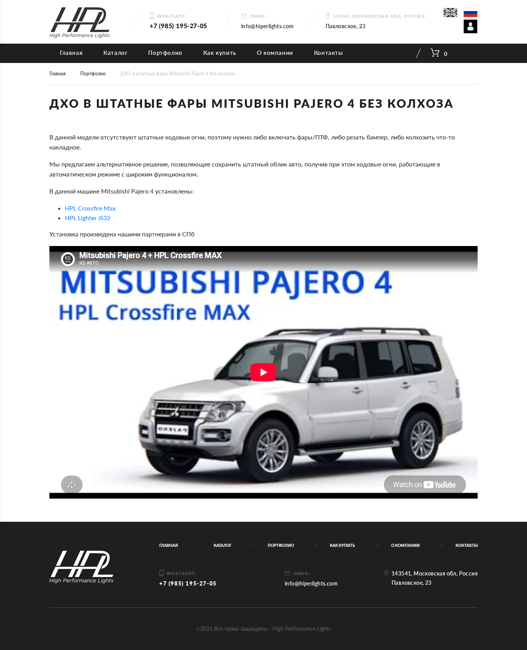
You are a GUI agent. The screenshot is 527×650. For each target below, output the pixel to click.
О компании (275, 52)
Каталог (115, 52)
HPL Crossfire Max (90, 208)
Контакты (328, 52)
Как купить (219, 52)
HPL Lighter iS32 (87, 217)
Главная (71, 52)
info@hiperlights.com (267, 26)
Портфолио (165, 52)
